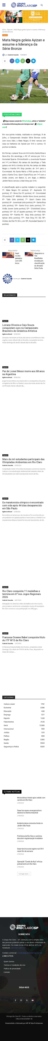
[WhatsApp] (22, 61)
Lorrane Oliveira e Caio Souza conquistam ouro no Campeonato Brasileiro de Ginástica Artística (20, 328)
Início (4, 30)
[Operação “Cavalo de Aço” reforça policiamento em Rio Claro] (8, 865)
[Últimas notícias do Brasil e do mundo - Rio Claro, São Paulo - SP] (24, 927)
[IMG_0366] (24, 16)
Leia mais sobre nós (18, 948)
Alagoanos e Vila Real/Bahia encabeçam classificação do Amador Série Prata (39, 260)
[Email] (28, 61)
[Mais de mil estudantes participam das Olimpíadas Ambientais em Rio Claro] (24, 445)
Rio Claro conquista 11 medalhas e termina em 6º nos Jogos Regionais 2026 (21, 594)
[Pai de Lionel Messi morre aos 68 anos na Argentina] (24, 357)
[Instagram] (21, 1000)
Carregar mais (23, 874)
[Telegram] (33, 61)
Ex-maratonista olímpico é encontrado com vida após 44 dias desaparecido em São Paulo (23, 505)
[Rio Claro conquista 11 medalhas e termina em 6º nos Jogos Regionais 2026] (24, 577)
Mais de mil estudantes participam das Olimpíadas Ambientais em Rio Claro (23, 461)
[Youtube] (32, 1000)
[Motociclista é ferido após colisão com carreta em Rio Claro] (8, 801)
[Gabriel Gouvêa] (3, 55)
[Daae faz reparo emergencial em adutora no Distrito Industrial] (8, 814)
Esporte (9, 30)
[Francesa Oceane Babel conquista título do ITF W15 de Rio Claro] (24, 623)
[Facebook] (12, 61)
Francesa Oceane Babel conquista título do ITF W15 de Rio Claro (23, 639)
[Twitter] (17, 61)
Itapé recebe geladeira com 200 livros (18, 258)
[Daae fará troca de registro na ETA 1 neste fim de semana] (8, 852)
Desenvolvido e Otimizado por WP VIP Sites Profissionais (24, 1023)
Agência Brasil (7, 334)
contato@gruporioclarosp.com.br (29, 953)
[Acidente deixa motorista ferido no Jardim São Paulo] (8, 826)
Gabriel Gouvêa (13, 55)
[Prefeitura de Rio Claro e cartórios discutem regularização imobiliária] (8, 839)
